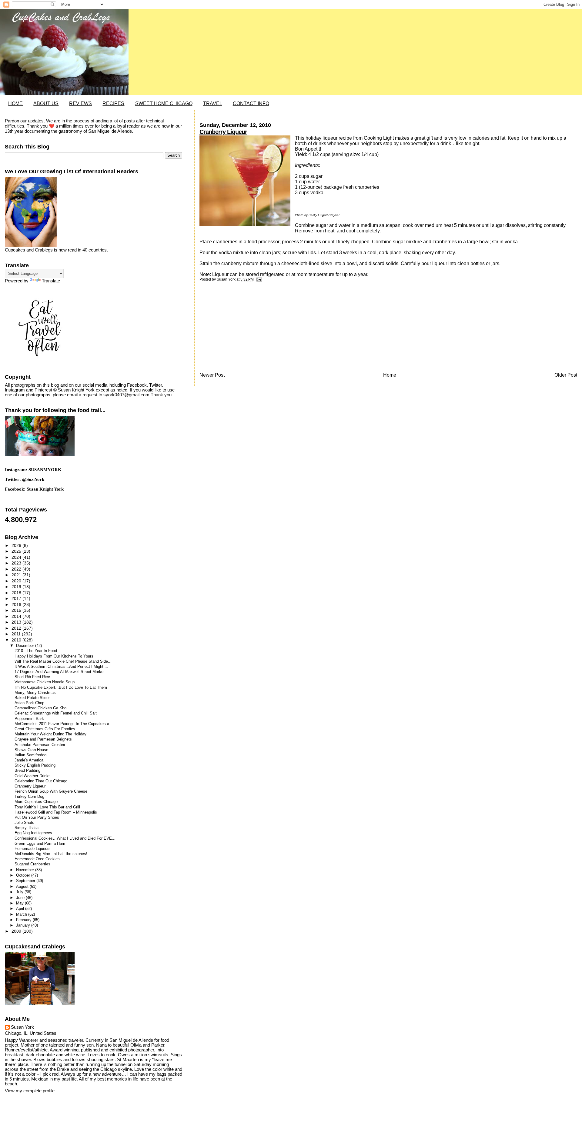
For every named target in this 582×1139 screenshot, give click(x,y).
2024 (17, 557)
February (24, 920)
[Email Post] (258, 279)
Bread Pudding (27, 770)
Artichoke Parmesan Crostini (40, 745)
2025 (17, 551)
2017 (17, 598)
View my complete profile (30, 1090)
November (25, 870)
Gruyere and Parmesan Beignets (43, 739)
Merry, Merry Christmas (35, 693)
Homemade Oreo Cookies (37, 859)
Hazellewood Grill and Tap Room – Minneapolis (56, 812)
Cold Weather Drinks (33, 776)
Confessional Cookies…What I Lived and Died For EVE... (65, 838)
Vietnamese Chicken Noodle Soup (45, 682)
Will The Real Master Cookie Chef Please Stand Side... (63, 661)
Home (389, 375)
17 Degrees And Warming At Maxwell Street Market (60, 672)
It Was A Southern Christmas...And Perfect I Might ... (61, 666)
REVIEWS (80, 103)
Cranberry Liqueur (223, 131)
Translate (51, 280)
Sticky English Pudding (35, 765)
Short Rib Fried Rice (32, 677)
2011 (17, 633)
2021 (17, 574)
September (26, 880)
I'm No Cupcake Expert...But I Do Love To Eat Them (61, 687)
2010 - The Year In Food (36, 651)
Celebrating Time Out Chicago (41, 781)
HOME (15, 103)
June (21, 897)
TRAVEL (212, 103)
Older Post (565, 375)
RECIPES (113, 103)
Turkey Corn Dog (29, 796)
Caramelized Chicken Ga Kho (40, 708)
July (20, 892)
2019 (17, 586)
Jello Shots (24, 823)
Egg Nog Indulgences (33, 833)
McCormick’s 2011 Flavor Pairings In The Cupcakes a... (64, 724)
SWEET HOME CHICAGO (163, 103)
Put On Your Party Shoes (37, 817)
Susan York (22, 1027)
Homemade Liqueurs (33, 849)
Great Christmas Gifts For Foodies (45, 729)
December (25, 645)
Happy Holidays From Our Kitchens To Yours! (55, 656)
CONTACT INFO (251, 103)
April (20, 908)
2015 (17, 610)
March (22, 914)
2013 (17, 622)
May (20, 903)
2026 (17, 545)
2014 (17, 616)
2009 (17, 931)
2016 (17, 604)
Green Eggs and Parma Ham (40, 843)
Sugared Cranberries (32, 864)
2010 (17, 640)
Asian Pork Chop (29, 703)
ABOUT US (46, 103)
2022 (17, 569)
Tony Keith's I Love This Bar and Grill (47, 807)
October (23, 875)
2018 (17, 592)
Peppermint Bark (29, 719)
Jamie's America (29, 760)
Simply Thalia (26, 828)
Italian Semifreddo (30, 755)
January (23, 925)
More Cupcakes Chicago (36, 802)
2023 (17, 563)
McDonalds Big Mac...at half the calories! (51, 854)
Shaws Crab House (31, 750)
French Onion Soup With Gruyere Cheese (51, 791)
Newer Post (212, 375)
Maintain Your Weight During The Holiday (50, 734)
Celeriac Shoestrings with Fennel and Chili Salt (56, 713)
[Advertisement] (244, 328)
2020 (17, 580)
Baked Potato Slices (33, 698)
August (23, 886)
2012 (17, 628)
